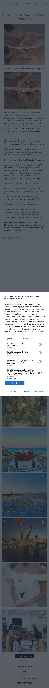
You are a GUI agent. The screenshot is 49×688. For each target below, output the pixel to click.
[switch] (40, 344)
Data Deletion (11, 391)
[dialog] (24, 344)
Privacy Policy (38, 391)
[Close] (44, 296)
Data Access (24, 391)
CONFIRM (14, 383)
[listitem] (24, 339)
